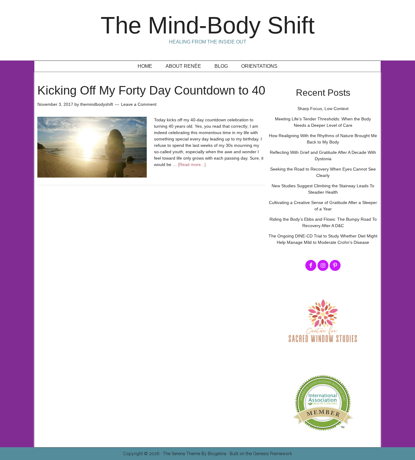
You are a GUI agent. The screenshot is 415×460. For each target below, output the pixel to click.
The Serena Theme (181, 453)
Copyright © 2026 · (143, 453)
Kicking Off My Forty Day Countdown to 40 (151, 90)
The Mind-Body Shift (208, 25)
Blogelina (217, 453)
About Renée (183, 66)
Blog (221, 66)
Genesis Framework (272, 453)
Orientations (259, 66)
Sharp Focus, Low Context (322, 108)
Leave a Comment (138, 104)
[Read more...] (192, 164)
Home (145, 66)
